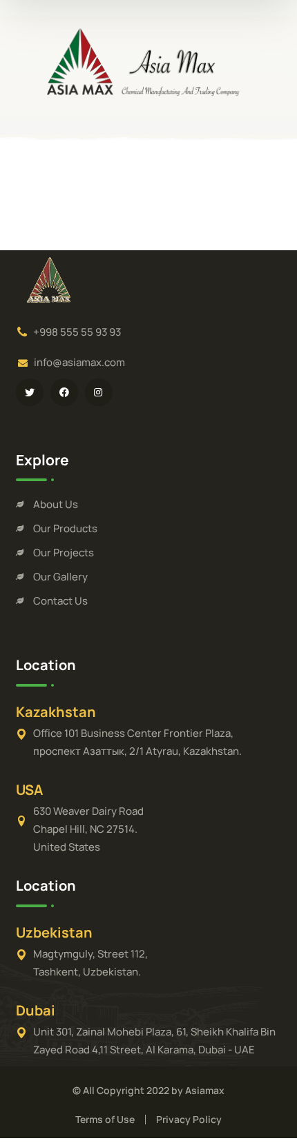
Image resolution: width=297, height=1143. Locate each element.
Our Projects (63, 552)
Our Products (65, 528)
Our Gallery (60, 576)
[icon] (30, 392)
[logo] (148, 60)
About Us (55, 504)
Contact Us (60, 601)
